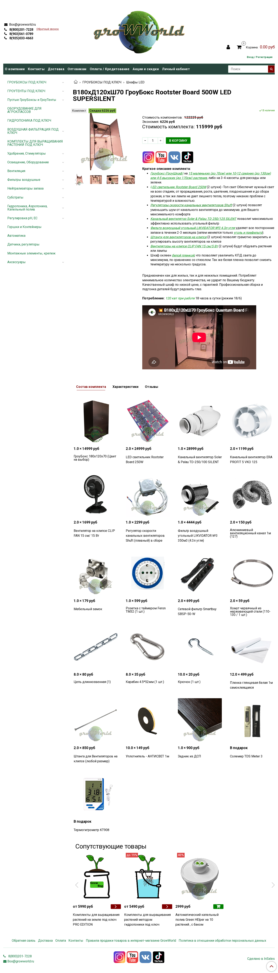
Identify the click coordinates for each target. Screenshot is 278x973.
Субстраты (15, 197)
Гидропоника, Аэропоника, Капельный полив (27, 207)
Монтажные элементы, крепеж (31, 253)
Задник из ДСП (189, 756)
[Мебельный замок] (96, 573)
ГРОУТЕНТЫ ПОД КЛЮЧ (26, 91)
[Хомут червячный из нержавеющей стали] (252, 573)
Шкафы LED (135, 82)
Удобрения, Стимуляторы (26, 153)
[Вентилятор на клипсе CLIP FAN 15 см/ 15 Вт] (96, 495)
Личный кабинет (176, 69)
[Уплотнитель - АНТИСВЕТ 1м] (148, 720)
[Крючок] (200, 647)
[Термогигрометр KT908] (96, 794)
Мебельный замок (88, 609)
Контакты (36, 69)
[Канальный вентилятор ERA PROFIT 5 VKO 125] (252, 421)
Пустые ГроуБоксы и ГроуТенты (31, 100)
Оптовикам (77, 69)
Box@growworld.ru (22, 24)
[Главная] (76, 82)
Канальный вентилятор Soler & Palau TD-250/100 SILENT (200, 459)
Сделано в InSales (261, 958)
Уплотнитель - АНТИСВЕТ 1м (147, 756)
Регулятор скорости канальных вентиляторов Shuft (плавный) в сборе (145, 535)
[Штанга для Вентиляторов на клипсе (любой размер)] (96, 720)
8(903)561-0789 (21, 34)
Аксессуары (16, 262)
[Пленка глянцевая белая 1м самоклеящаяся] (252, 647)
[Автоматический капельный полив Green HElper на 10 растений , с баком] (199, 877)
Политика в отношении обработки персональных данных (222, 940)
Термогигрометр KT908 (91, 830)
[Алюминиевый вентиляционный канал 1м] (252, 495)
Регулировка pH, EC (22, 218)
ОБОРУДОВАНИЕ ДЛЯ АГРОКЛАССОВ (24, 110)
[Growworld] (139, 30)
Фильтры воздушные (23, 180)
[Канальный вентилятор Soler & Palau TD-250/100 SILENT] (200, 421)
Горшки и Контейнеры (24, 227)
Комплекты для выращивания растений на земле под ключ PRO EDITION (96, 919)
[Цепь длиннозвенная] (96, 647)
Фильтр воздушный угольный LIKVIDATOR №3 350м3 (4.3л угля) (198, 535)
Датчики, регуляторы (23, 244)
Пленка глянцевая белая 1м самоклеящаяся (251, 685)
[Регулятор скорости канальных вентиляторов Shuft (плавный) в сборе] (148, 495)
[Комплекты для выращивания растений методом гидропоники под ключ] (148, 877)
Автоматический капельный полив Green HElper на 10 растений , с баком (197, 919)
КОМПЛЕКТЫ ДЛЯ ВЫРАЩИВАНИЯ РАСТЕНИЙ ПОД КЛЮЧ (35, 143)
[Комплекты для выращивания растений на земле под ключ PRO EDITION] (97, 877)
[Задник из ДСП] (200, 720)
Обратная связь (23, 940)
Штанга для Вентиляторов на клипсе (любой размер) (95, 758)
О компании (15, 69)
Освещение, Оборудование (28, 162)
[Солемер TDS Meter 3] (252, 720)
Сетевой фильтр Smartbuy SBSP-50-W (197, 611)
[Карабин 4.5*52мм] (148, 647)
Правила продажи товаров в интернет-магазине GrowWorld (131, 940)
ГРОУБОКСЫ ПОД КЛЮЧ (101, 82)
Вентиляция (16, 171)
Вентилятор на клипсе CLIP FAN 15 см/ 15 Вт (94, 533)
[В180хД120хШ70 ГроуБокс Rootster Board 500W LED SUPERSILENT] (104, 140)
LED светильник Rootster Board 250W (145, 459)
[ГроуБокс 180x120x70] (96, 421)
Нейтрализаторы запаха (25, 188)
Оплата (60, 940)
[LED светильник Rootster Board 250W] (148, 421)
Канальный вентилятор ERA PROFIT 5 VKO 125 (251, 459)
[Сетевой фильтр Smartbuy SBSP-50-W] (200, 573)
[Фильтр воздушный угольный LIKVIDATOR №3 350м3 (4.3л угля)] (200, 495)
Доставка (56, 69)
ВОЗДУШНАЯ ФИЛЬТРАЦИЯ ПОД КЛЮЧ (33, 131)
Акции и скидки (146, 69)
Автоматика (16, 236)
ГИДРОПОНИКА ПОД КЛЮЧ (29, 120)
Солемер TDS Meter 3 (246, 756)
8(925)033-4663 (21, 38)
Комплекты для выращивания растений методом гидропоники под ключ (147, 919)
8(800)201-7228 (21, 29)
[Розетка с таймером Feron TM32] (148, 573)
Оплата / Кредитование (110, 69)
